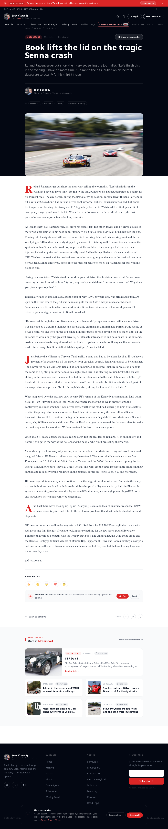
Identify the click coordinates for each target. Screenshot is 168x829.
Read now (146, 3)
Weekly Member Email (114, 24)
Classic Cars (35, 24)
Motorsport (22, 24)
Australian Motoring (76, 103)
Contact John (53, 785)
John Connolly (42, 89)
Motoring (76, 24)
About (150, 24)
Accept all (135, 815)
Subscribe (51, 791)
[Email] (23, 785)
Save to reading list (130, 37)
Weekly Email (53, 797)
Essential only (116, 815)
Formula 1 (9, 24)
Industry (65, 24)
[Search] (117, 16)
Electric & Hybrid (51, 24)
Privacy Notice (47, 820)
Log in (136, 16)
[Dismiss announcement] (162, 3)
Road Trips (93, 802)
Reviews (91, 797)
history (60, 103)
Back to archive (37, 616)
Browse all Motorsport (129, 639)
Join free (122, 596)
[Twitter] (7, 785)
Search (49, 773)
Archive (84, 24)
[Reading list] (123, 16)
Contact (159, 24)
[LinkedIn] (15, 785)
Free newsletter (153, 16)
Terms (58, 820)
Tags (93, 24)
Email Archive (138, 24)
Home (49, 761)
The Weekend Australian (62, 93)
